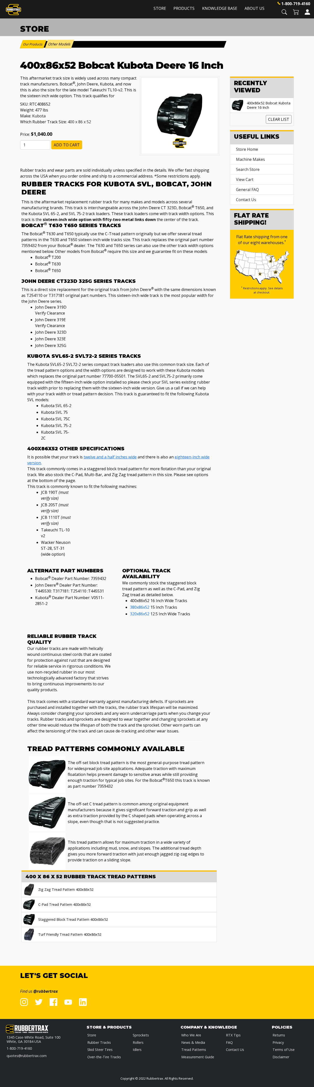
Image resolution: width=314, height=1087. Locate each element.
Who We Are (191, 1035)
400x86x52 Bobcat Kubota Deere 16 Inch (268, 105)
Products (184, 8)
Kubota (39, 116)
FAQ (229, 1042)
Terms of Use (284, 1049)
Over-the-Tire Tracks (104, 1057)
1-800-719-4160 (295, 3)
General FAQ (247, 189)
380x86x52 (139, 607)
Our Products (33, 44)
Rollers (138, 1042)
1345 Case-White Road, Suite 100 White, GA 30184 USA (33, 1039)
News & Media (193, 1042)
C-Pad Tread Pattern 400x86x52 (64, 904)
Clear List (278, 119)
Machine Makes (250, 159)
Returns (279, 1035)
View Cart (244, 179)
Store (160, 8)
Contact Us (246, 199)
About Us (254, 8)
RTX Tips (233, 1035)
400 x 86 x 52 (79, 121)
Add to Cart (67, 145)
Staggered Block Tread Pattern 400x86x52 (73, 919)
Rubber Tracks (99, 1042)
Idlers (137, 1049)
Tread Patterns (193, 1049)
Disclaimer (281, 1057)
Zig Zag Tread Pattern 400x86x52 (65, 889)
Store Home (247, 149)
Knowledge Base (219, 8)
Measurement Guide (197, 1057)
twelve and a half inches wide (110, 457)
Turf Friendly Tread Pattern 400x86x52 (69, 934)
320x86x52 (139, 614)
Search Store (248, 169)
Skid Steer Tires (100, 1049)
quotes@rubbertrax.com (27, 1055)
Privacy (278, 1042)
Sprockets (141, 1035)
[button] (284, 12)
